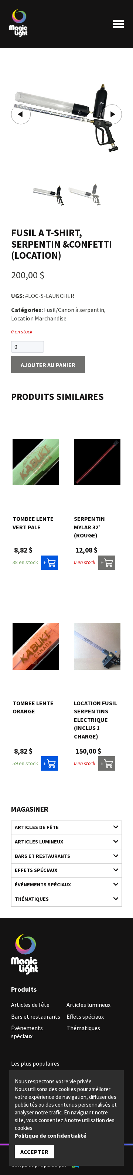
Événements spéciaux (43, 884)
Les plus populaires (35, 1063)
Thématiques (32, 899)
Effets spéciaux (36, 870)
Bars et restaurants (42, 856)
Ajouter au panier (48, 365)
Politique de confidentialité (50, 1135)
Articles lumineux (39, 841)
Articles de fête (37, 827)
